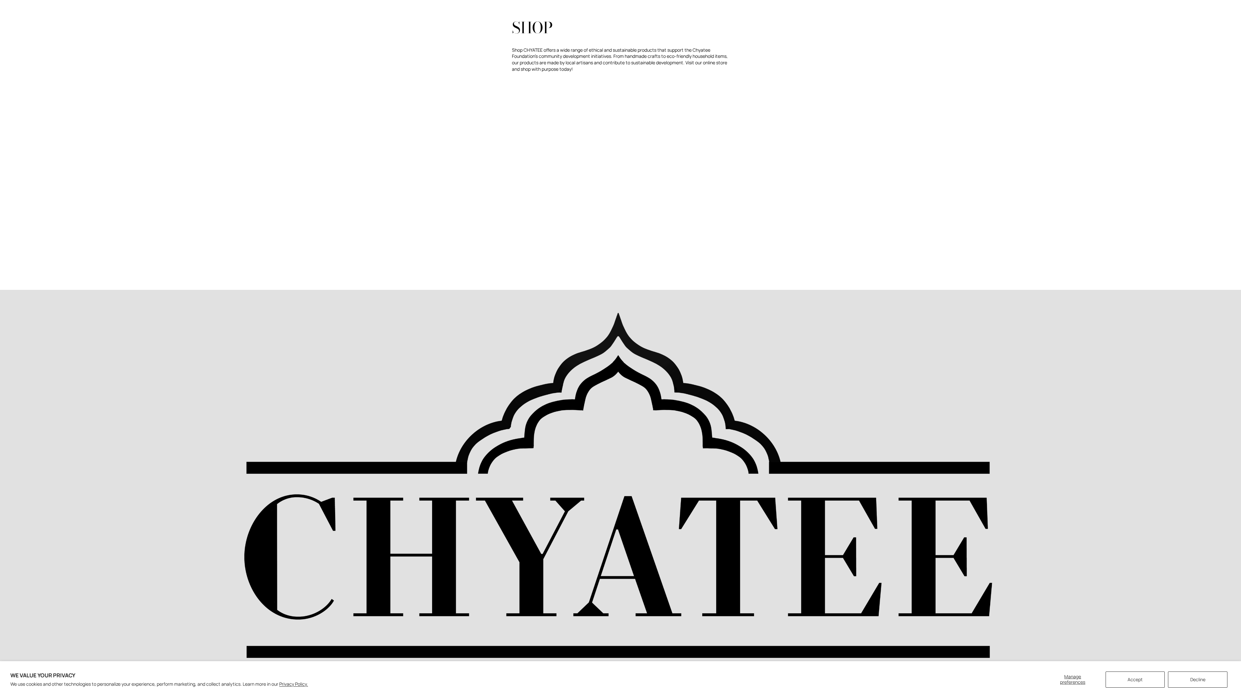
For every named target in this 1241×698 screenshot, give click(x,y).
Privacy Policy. (293, 684)
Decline (1197, 679)
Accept (1135, 679)
